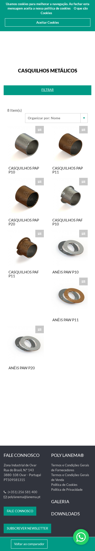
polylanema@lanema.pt (24, 497)
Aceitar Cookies (47, 22)
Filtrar (47, 90)
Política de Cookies (64, 485)
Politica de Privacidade (67, 489)
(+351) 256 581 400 (22, 492)
